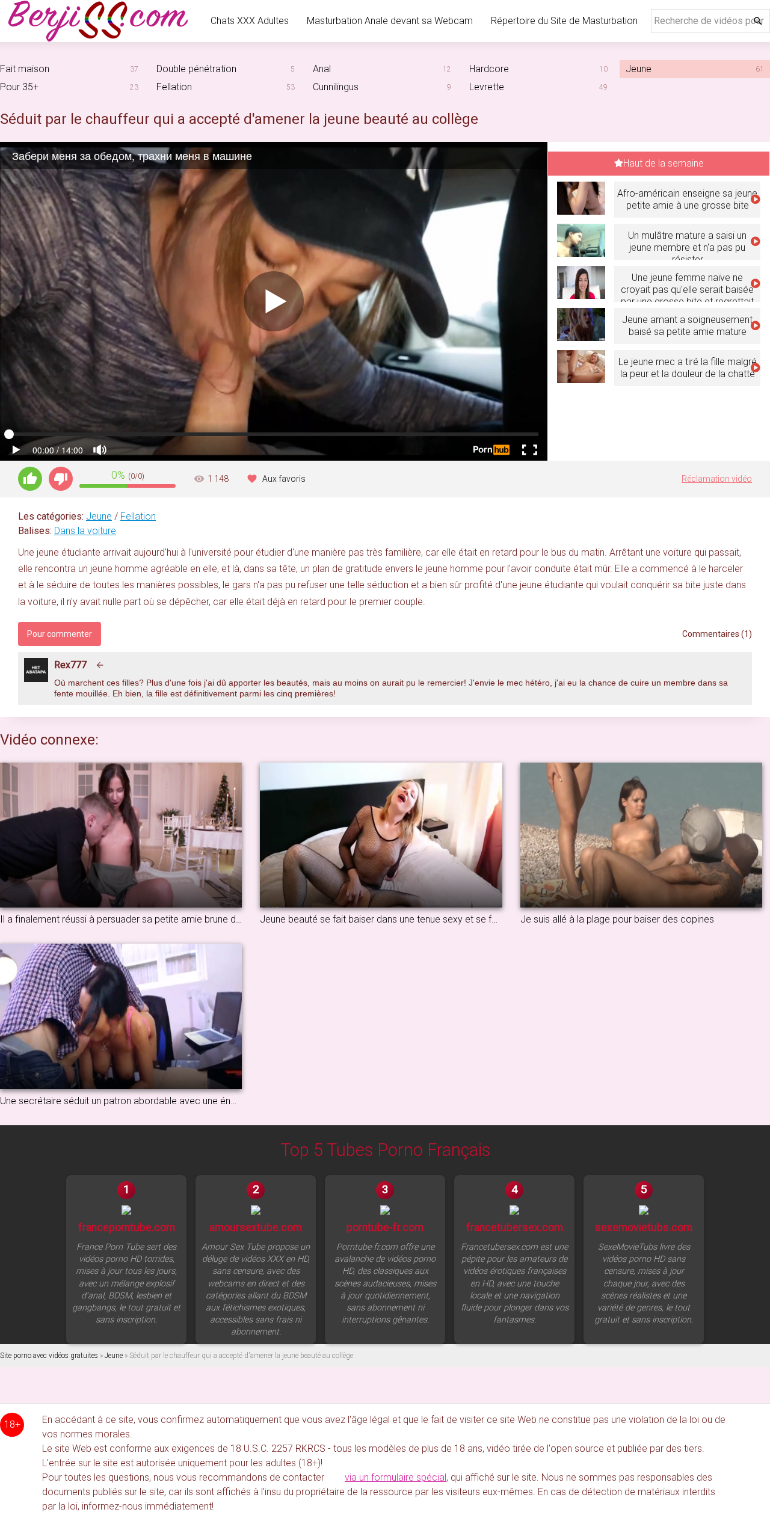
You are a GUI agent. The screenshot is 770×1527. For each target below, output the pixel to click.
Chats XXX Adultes (250, 20)
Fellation (174, 87)
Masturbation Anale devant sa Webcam (390, 20)
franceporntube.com (126, 1227)
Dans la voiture (85, 530)
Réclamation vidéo (717, 479)
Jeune (99, 516)
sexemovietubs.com (643, 1227)
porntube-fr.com (385, 1227)
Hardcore (489, 69)
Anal (322, 69)
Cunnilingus (336, 87)
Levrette (486, 87)
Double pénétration (196, 69)
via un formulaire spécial (395, 1477)
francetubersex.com (514, 1227)
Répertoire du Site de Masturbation (564, 20)
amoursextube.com (255, 1227)
